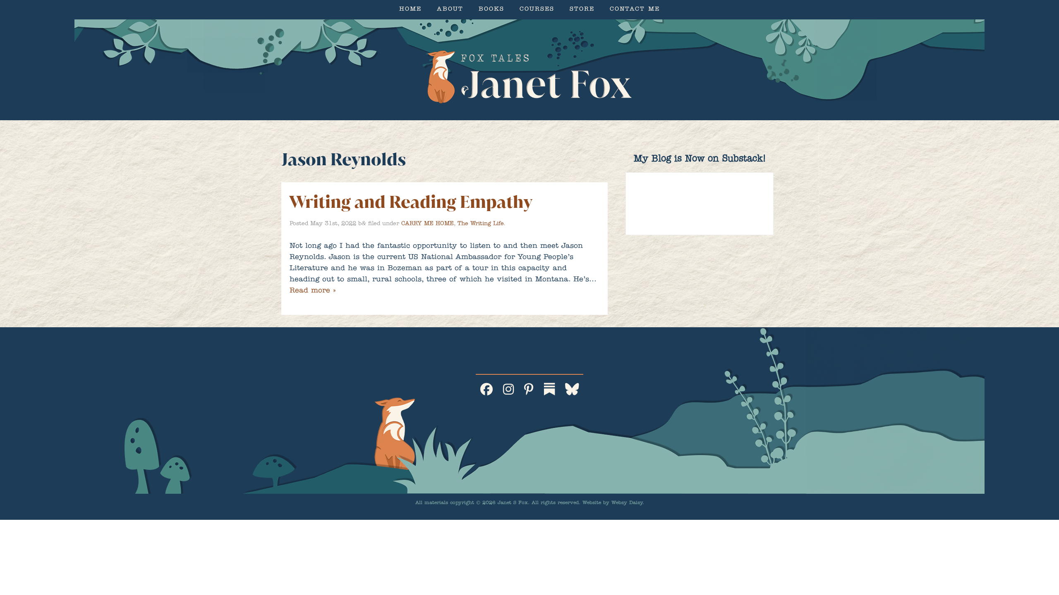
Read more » (312, 291)
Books (491, 10)
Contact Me (635, 10)
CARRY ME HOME (427, 224)
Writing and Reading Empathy (411, 201)
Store (582, 10)
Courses (537, 10)
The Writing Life (480, 224)
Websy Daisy (626, 503)
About (450, 10)
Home (410, 10)
